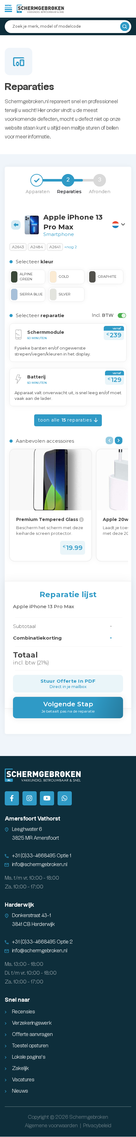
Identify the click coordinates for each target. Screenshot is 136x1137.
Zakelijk (20, 1068)
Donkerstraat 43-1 (31, 915)
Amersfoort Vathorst (32, 818)
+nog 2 (70, 246)
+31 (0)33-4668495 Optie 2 (42, 942)
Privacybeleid (97, 1125)
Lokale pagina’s (29, 1057)
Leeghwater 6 (27, 829)
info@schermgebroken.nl (39, 864)
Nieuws (20, 1091)
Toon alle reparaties (66, 420)
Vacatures (23, 1080)
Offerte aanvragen (32, 1034)
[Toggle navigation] (8, 8)
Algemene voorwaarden (51, 1125)
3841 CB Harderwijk (33, 924)
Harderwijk (19, 905)
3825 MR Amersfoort (35, 838)
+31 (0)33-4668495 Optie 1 (41, 856)
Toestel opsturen (30, 1046)
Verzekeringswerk (32, 1023)
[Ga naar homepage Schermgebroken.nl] (40, 9)
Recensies (23, 1012)
